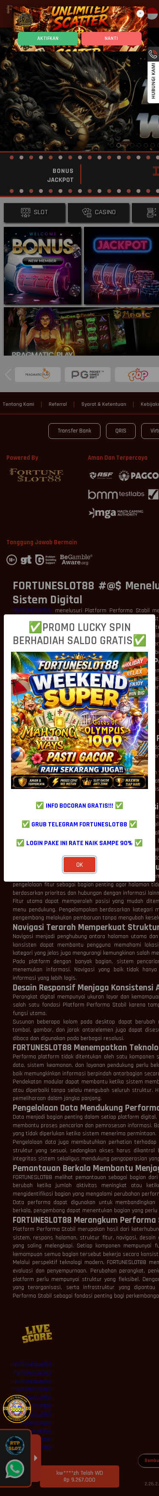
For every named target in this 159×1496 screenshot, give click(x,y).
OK (79, 865)
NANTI (111, 38)
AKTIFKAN (48, 38)
